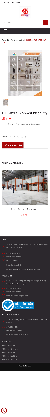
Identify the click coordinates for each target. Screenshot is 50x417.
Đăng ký (6, 2)
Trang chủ (5, 40)
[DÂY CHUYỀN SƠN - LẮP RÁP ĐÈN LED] (25, 187)
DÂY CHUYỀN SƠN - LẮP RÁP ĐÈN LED (25, 209)
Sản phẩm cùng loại (12, 163)
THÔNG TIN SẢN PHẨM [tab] (13, 145)
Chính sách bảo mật (9, 345)
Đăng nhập (16, 2)
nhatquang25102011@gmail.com (17, 296)
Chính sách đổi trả (8, 352)
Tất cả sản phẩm (17, 40)
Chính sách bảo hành (9, 356)
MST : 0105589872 (12, 261)
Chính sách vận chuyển (10, 349)
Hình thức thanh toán (9, 359)
